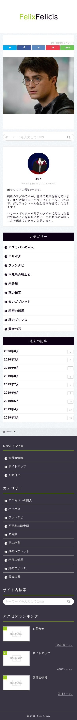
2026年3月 (37, 359)
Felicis (38, 16)
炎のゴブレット (19, 301)
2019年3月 (38, 417)
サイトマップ (17, 466)
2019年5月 (38, 401)
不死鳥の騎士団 (19, 274)
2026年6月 (37, 351)
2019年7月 (37, 384)
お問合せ (14, 474)
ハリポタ (14, 256)
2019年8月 (37, 376)
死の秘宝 (14, 292)
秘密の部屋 (16, 310)
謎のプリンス (17, 319)
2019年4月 (38, 409)
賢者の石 (14, 328)
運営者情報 (15, 457)
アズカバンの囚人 (21, 247)
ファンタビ (16, 265)
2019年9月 (37, 368)
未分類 (13, 283)
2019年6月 (37, 392)
